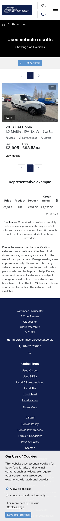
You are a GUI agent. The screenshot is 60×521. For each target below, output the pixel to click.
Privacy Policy (30, 442)
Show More (30, 407)
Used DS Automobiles (30, 382)
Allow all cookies (20, 488)
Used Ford (30, 394)
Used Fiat (30, 388)
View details (13, 155)
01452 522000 (32, 346)
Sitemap (30, 448)
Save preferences (18, 514)
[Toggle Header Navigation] (55, 10)
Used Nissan (30, 400)
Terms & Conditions (30, 436)
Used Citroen (30, 370)
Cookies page (15, 507)
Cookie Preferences (30, 430)
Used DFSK (30, 376)
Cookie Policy (30, 424)
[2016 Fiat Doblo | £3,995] (30, 102)
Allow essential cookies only (28, 495)
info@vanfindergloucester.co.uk (32, 339)
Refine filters (32, 63)
